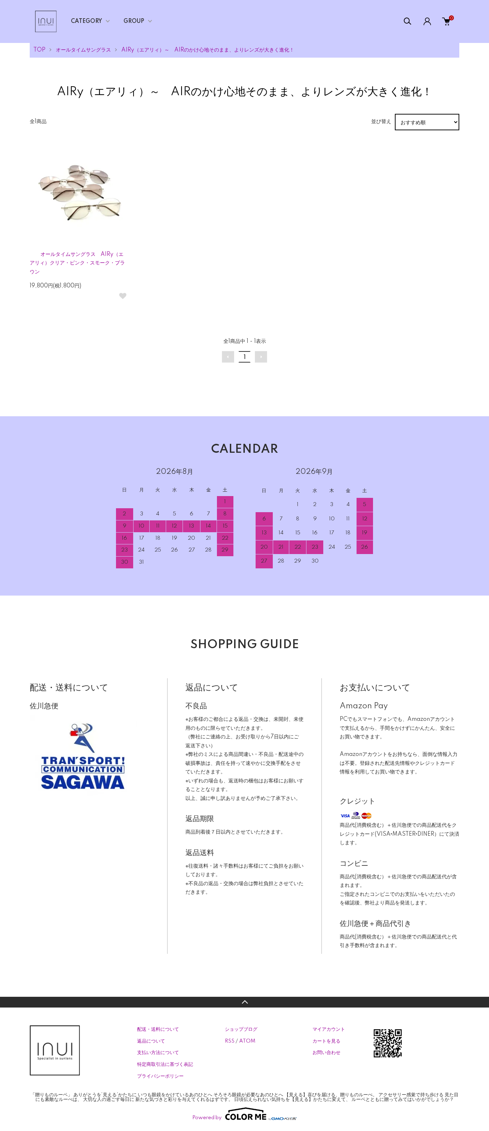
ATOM (247, 1041)
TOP (39, 50)
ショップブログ (241, 1029)
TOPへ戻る (244, 1002)
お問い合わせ (326, 1052)
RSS (229, 1041)
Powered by (207, 1117)
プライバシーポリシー (160, 1076)
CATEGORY (86, 21)
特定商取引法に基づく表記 (165, 1064)
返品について (151, 1041)
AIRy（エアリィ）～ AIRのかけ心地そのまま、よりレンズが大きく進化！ (207, 50)
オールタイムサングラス (83, 50)
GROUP (134, 21)
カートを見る (326, 1041)
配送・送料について (158, 1029)
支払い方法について (158, 1052)
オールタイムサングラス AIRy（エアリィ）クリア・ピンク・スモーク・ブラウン (77, 263)
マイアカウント (329, 1029)
